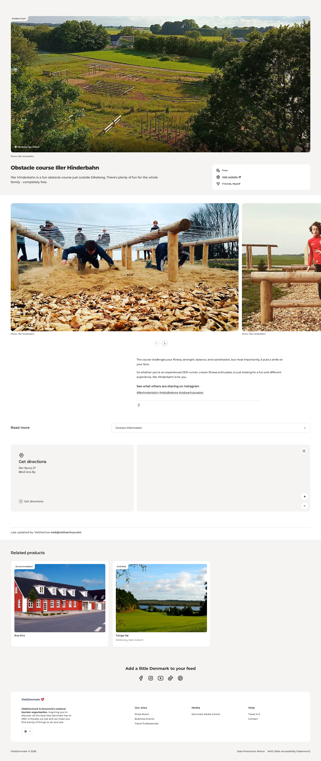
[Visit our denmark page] (141, 678)
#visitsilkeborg (168, 392)
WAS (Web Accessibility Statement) (289, 751)
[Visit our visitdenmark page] (161, 678)
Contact (253, 718)
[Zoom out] (305, 506)
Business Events (144, 718)
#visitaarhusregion (191, 392)
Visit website (230, 177)
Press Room (142, 714)
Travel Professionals (146, 723)
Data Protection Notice (251, 751)
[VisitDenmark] (32, 699)
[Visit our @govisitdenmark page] (170, 678)
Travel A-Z (254, 714)
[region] (223, 478)
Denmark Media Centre (206, 714)
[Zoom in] (305, 496)
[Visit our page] (151, 678)
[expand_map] (304, 451)
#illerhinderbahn (148, 392)
